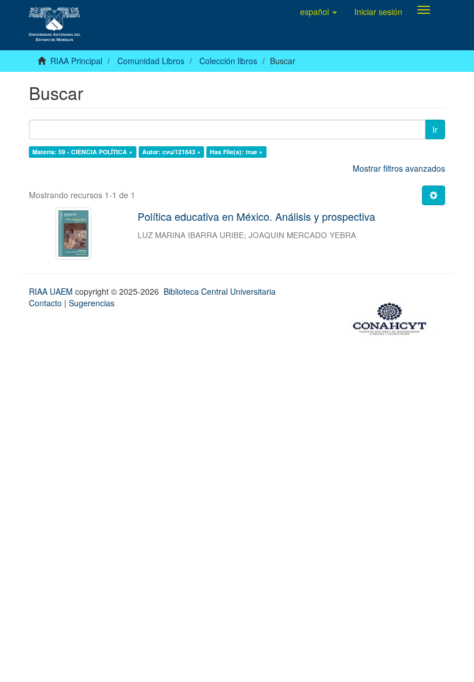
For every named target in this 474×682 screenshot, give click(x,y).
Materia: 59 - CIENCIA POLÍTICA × (82, 151)
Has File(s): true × (236, 151)
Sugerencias (91, 303)
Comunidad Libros (150, 60)
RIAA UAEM (52, 291)
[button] (318, 11)
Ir (435, 129)
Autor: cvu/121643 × (171, 151)
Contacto (45, 303)
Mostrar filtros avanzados (399, 168)
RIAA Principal (76, 60)
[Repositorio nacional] (393, 317)
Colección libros (228, 60)
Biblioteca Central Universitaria (220, 291)
